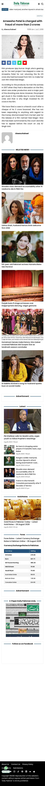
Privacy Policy (27, 764)
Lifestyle (40, 16)
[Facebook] (4, 63)
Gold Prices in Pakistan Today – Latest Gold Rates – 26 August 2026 (21, 523)
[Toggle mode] (39, 4)
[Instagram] (14, 771)
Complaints (6, 768)
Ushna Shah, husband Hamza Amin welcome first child (21, 226)
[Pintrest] (22, 771)
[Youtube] (10, 771)
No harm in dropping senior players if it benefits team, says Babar (28, 448)
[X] (14, 63)
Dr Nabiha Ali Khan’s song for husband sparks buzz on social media (22, 384)
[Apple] (34, 771)
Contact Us (15, 764)
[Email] (25, 63)
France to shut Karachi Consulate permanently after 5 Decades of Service (28, 483)
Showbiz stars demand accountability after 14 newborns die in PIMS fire (22, 187)
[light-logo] (22, 4)
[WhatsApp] (19, 63)
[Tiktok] (18, 771)
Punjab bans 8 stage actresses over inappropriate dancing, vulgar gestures (19, 304)
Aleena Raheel (10, 29)
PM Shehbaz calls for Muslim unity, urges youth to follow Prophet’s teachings (21, 437)
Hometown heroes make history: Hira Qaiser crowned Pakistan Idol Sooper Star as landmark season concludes (21, 344)
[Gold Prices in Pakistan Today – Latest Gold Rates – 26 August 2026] (22, 509)
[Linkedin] (26, 771)
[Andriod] (30, 771)
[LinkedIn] (9, 63)
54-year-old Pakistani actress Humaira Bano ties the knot (21, 265)
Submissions (18, 768)
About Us (5, 764)
